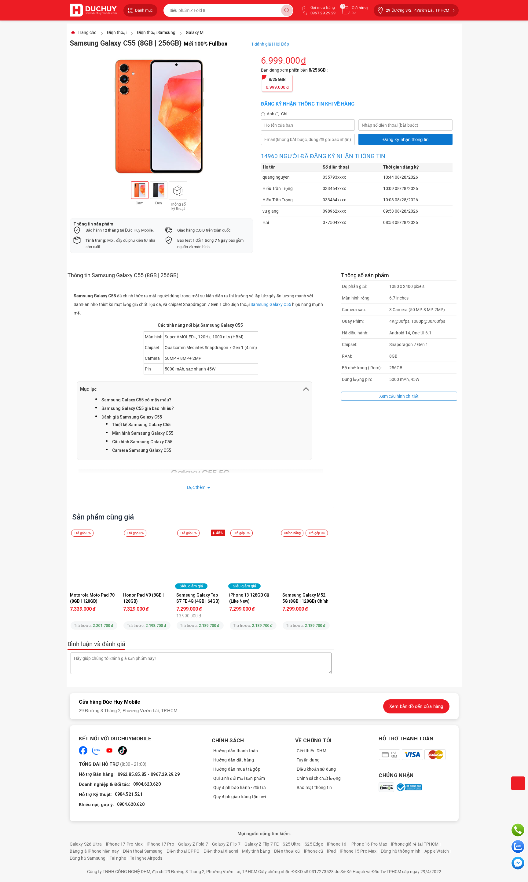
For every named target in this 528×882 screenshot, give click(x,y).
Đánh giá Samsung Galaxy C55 (131, 417)
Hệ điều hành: (355, 332)
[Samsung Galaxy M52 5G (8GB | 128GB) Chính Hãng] (306, 562)
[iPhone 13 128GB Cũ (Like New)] (253, 562)
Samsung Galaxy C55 (271, 304)
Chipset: (349, 344)
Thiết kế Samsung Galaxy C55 (141, 424)
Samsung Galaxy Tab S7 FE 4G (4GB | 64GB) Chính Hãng (198, 598)
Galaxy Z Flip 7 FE (261, 844)
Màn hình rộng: (356, 298)
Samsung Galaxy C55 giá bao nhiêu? (137, 408)
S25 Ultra (292, 844)
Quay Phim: (353, 321)
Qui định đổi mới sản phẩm (239, 778)
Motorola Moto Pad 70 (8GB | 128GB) (93, 598)
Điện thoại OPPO (183, 851)
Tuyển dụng (308, 759)
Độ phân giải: (354, 286)
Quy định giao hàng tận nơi (239, 796)
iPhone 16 (336, 844)
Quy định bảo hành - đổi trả (239, 787)
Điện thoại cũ (287, 851)
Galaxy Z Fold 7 (193, 844)
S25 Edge (314, 844)
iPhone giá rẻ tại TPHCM (415, 844)
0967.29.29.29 (165, 774)
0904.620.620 (147, 784)
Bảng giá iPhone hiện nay (94, 851)
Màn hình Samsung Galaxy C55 (142, 433)
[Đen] (158, 190)
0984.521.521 (128, 794)
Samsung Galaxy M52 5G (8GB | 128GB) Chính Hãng (305, 598)
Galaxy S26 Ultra (86, 844)
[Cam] (139, 190)
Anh (271, 113)
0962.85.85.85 (132, 774)
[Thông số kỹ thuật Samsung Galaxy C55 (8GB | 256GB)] (178, 190)
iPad (331, 851)
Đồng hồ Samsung (88, 858)
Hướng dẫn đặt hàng (233, 759)
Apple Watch (436, 851)
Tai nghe (118, 858)
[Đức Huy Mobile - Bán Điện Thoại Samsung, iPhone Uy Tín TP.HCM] (93, 10)
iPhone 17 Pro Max (124, 844)
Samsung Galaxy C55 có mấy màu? (136, 399)
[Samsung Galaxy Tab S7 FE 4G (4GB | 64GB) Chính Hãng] (200, 562)
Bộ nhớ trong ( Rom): (362, 367)
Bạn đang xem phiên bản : (294, 70)
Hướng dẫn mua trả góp (236, 769)
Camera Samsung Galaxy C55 (141, 450)
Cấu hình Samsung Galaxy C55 (142, 441)
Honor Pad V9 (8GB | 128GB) (144, 598)
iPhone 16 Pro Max (368, 844)
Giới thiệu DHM (311, 750)
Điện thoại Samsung (143, 851)
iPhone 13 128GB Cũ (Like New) (249, 598)
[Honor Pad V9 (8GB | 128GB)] (147, 562)
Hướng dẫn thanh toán (235, 750)
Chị (284, 113)
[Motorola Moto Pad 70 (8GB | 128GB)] (94, 562)
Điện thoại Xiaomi (221, 851)
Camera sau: (354, 309)
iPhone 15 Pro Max (358, 851)
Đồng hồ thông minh (401, 851)
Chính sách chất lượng (319, 778)
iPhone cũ (313, 851)
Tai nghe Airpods (146, 858)
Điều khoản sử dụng (316, 769)
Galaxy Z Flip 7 (226, 844)
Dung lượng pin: (357, 379)
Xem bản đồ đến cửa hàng (416, 706)
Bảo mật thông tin (314, 787)
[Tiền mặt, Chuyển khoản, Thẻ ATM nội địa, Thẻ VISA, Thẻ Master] (412, 755)
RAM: (347, 356)
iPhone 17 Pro (160, 844)
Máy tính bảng (256, 851)
